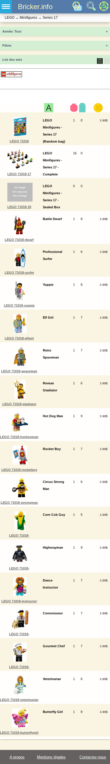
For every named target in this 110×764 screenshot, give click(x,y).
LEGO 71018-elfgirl (19, 338)
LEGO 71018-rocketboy (19, 469)
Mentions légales (51, 757)
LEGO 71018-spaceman (19, 371)
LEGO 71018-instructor (19, 601)
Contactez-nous (92, 757)
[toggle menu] (6, 6)
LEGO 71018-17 (19, 174)
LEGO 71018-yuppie (19, 305)
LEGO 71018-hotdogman (19, 437)
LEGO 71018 (19, 141)
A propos (17, 757)
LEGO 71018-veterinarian (19, 700)
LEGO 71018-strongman (19, 502)
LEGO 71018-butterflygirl (19, 732)
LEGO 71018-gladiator (19, 404)
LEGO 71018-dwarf (19, 239)
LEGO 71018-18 (19, 207)
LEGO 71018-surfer (19, 272)
